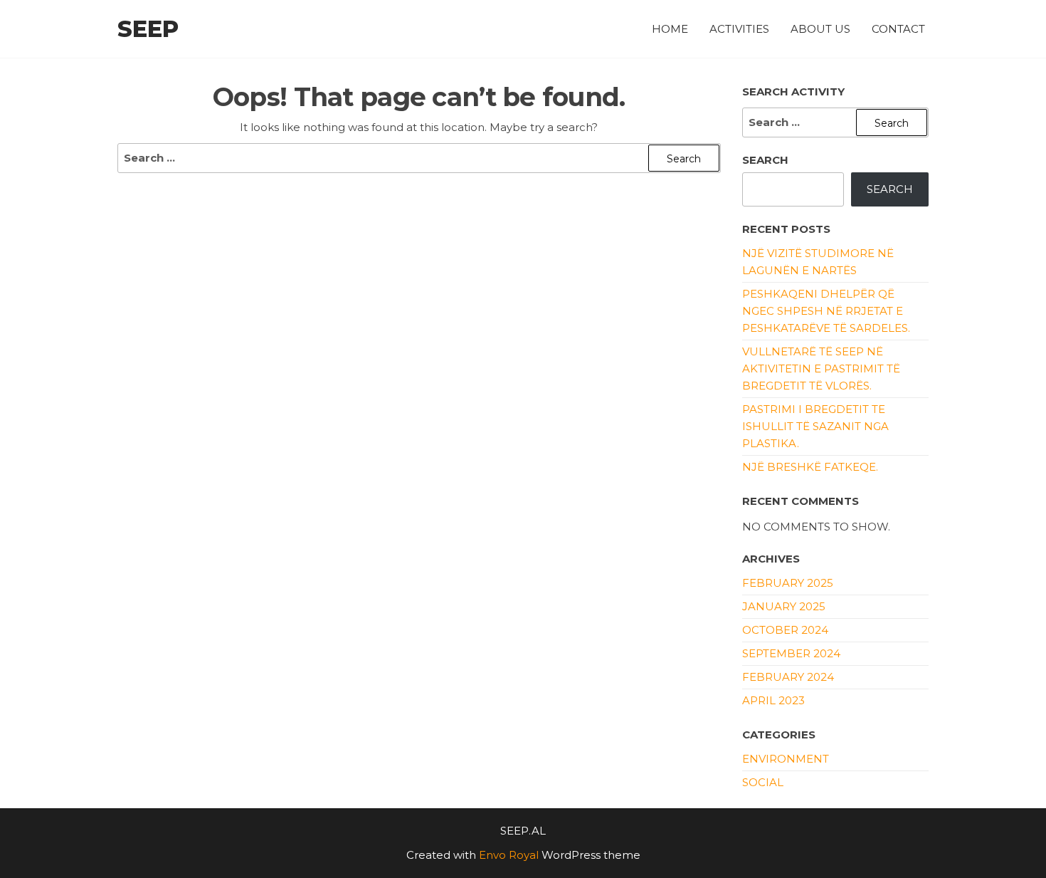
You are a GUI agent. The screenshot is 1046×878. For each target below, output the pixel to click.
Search (765, 160)
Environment (785, 758)
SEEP (148, 29)
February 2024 (788, 677)
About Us (820, 29)
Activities (739, 29)
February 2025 (787, 583)
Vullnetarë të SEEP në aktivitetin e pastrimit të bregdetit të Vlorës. (821, 368)
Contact (898, 29)
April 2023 (773, 700)
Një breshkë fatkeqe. (810, 467)
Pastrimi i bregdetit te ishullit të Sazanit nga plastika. (815, 426)
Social (762, 782)
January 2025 (783, 606)
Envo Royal (509, 855)
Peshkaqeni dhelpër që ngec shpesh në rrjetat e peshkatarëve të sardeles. (826, 311)
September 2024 (791, 653)
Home (670, 29)
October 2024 (785, 630)
